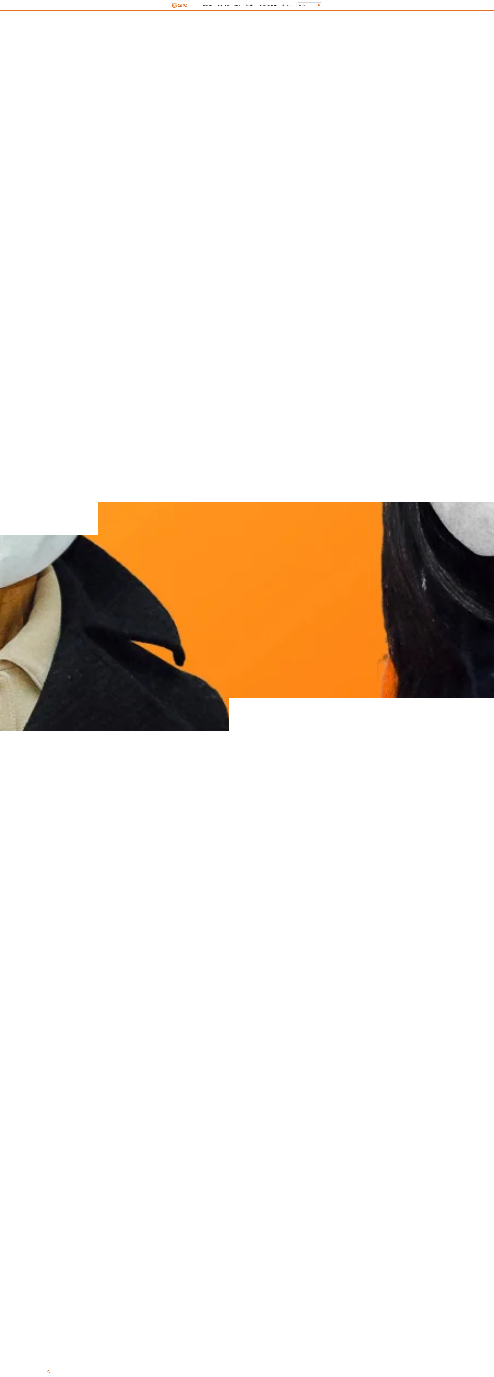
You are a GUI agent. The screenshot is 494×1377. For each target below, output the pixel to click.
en (290, 5)
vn (286, 5)
